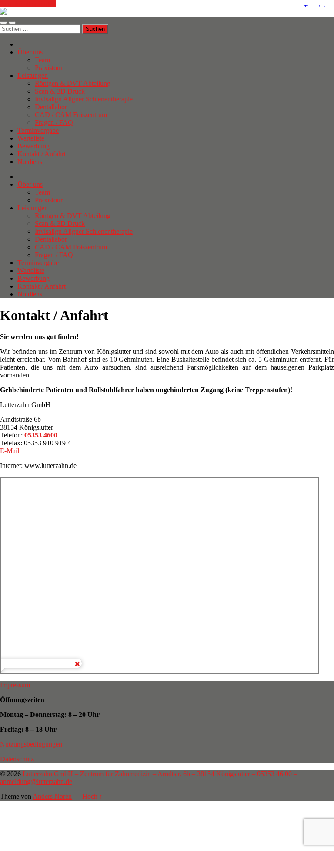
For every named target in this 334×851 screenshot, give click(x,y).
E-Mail (9, 450)
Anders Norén (52, 796)
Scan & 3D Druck (60, 91)
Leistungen (32, 75)
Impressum (15, 685)
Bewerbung (33, 146)
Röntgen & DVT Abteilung (72, 83)
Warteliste (30, 138)
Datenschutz (17, 759)
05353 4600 (40, 435)
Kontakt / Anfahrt (41, 154)
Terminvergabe (38, 130)
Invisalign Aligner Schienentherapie (84, 99)
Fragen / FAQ (54, 122)
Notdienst (30, 161)
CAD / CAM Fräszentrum (71, 114)
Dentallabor (51, 107)
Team (42, 60)
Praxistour (49, 67)
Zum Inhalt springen (28, 3)
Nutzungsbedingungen (31, 744)
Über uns (30, 52)
